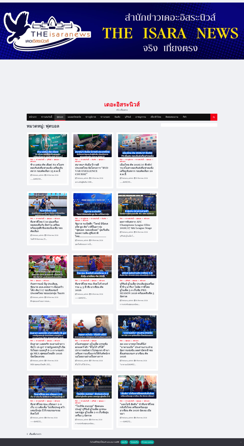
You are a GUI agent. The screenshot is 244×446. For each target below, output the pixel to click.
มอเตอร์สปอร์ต (74, 117)
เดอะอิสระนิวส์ (122, 104)
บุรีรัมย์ (128, 117)
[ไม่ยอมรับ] (241, 442)
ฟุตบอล (60, 117)
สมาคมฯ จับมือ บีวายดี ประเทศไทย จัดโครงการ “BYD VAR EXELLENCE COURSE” (91, 169)
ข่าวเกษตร (105, 117)
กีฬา (185, 117)
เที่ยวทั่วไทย (156, 117)
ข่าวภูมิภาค (91, 117)
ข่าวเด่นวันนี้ (46, 117)
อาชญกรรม (140, 117)
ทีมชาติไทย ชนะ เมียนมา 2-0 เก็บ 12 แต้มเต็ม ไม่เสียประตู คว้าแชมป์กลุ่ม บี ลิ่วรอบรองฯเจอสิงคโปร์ (47, 409)
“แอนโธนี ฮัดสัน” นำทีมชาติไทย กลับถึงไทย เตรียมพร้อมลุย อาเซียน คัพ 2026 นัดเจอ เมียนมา (137, 409)
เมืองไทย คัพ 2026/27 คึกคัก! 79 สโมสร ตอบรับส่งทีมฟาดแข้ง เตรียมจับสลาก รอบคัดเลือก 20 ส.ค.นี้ (136, 169)
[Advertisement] (122, 80)
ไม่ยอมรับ (134, 442)
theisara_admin (38, 175)
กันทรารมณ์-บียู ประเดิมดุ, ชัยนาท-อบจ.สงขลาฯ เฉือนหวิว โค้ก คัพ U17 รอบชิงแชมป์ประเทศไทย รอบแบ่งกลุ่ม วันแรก (47, 288)
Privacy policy (147, 442)
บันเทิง (117, 117)
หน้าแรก (33, 117)
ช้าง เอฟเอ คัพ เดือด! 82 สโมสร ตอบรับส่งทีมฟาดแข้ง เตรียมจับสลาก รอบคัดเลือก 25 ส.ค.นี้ (47, 168)
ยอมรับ (124, 442)
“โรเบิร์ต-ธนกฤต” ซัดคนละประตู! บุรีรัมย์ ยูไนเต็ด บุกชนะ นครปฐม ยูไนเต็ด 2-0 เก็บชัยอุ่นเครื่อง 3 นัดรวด (92, 411)
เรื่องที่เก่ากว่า (35, 434)
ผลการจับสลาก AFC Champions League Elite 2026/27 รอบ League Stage (136, 225)
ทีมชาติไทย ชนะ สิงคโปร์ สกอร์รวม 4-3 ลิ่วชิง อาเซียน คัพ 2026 (91, 287)
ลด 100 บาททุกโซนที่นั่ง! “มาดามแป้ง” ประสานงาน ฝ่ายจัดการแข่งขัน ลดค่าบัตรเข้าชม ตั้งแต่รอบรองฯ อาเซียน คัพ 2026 (136, 350)
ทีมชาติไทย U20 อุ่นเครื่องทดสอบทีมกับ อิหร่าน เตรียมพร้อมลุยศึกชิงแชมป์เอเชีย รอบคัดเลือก (46, 226)
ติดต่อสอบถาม (172, 117)
